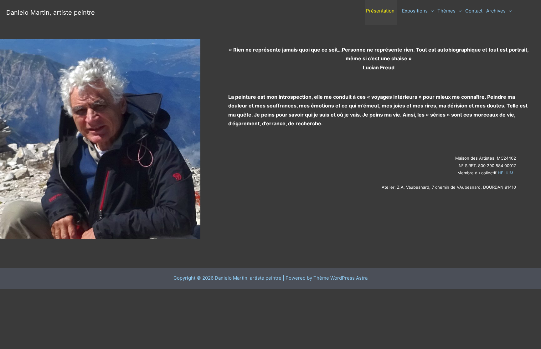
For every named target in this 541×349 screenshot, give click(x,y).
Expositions (415, 11)
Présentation (380, 11)
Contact (473, 11)
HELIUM (505, 172)
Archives (496, 11)
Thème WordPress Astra (340, 278)
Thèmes (446, 11)
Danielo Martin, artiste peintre (50, 12)
